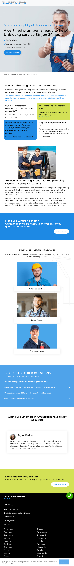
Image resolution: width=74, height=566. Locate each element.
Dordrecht (41, 535)
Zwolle (40, 550)
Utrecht (7, 538)
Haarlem (7, 541)
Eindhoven (8, 544)
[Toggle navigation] (69, 3)
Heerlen (40, 541)
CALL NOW (61, 231)
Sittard (40, 556)
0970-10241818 (12, 52)
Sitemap (7, 524)
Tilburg (40, 529)
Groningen (8, 547)
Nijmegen (41, 538)
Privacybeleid (10, 521)
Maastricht (41, 547)
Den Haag (8, 535)
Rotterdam (8, 532)
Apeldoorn (41, 544)
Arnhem (7, 550)
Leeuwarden (42, 553)
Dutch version (44, 117)
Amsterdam (9, 529)
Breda (6, 556)
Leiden (7, 553)
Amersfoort (42, 532)
